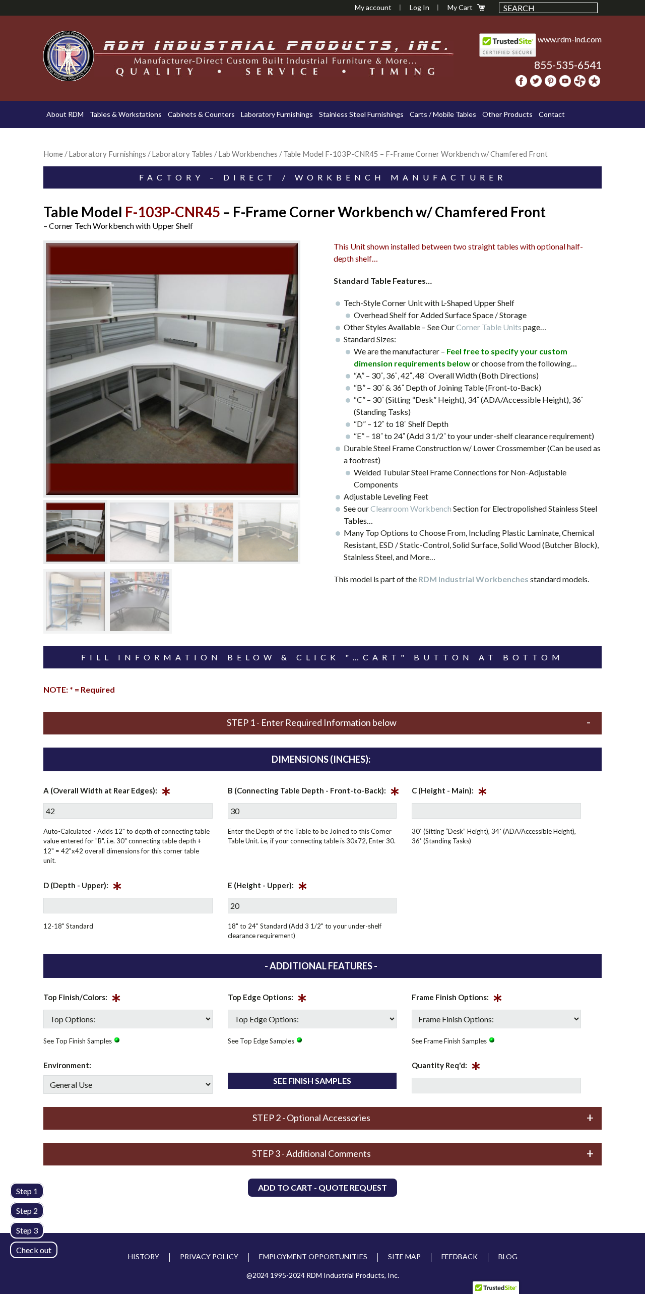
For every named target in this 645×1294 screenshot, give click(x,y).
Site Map (404, 1256)
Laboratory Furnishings (107, 153)
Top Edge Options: (267, 999)
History (143, 1256)
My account (373, 7)
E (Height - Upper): (267, 887)
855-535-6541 (568, 64)
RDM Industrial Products (68, 56)
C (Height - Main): (449, 792)
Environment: (67, 1065)
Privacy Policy (209, 1256)
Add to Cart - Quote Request (322, 1187)
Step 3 (27, 1230)
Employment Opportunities (313, 1256)
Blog (508, 1256)
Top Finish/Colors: (82, 999)
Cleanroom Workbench (411, 508)
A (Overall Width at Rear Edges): (107, 792)
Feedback (459, 1256)
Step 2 (27, 1210)
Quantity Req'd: (446, 1067)
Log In (419, 7)
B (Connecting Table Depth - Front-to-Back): (314, 792)
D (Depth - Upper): (82, 887)
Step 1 (27, 1191)
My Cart (460, 7)
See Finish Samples (312, 1080)
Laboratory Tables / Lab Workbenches (215, 153)
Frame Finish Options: (457, 999)
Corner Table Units (489, 327)
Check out (33, 1250)
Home (53, 153)
